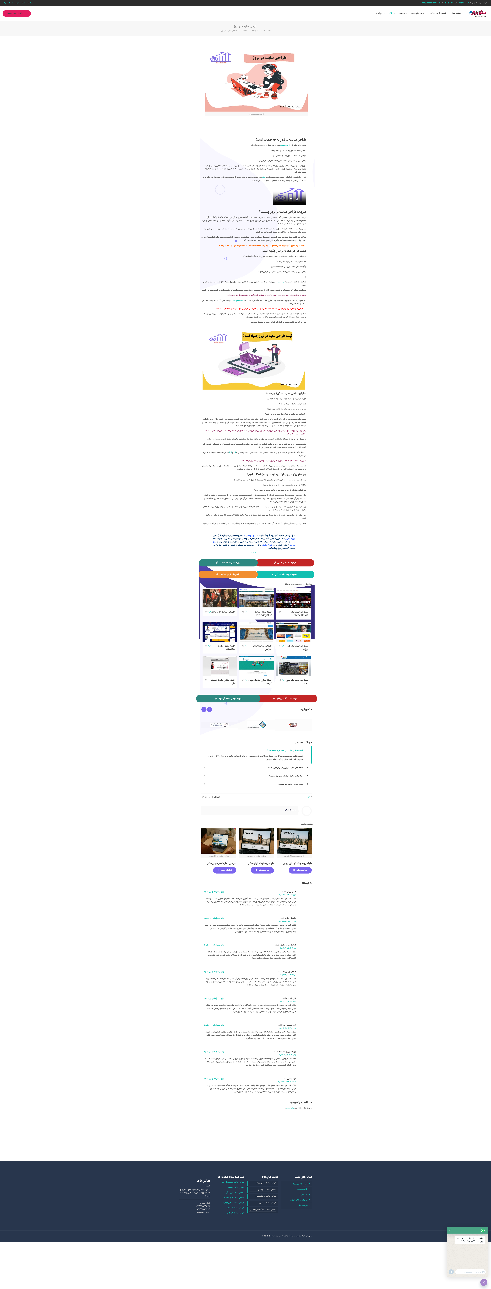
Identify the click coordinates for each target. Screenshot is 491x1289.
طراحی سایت (285, 145)
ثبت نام (30, 2)
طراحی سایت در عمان (267, 1202)
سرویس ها (303, 1205)
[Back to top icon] (478, 1283)
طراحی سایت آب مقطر (235, 1207)
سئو (263, 177)
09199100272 (449, 2)
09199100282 (463, 2)
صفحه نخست (266, 30)
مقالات (244, 30)
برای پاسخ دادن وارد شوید (214, 891)
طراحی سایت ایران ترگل (235, 1192)
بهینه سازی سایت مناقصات (226, 647)
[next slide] (209, 709)
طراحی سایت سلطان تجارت (233, 1202)
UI (235, 452)
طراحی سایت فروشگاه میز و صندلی (262, 1209)
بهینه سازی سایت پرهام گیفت (259, 681)
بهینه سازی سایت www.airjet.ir (262, 613)
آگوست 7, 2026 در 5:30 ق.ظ (286, 1081)
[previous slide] (204, 709)
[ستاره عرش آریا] (219, 725)
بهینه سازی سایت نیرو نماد (297, 681)
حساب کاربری (20, 2)
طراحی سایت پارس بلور (223, 612)
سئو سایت (304, 1194)
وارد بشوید (290, 1108)
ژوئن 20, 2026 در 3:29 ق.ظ (287, 1055)
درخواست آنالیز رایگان (299, 1200)
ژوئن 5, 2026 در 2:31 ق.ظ (288, 1028)
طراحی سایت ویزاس (236, 1187)
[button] (256, 755)
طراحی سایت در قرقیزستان (221, 863)
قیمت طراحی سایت (300, 1183)
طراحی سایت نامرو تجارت (234, 1197)
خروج (11, 2)
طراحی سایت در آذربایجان (297, 863)
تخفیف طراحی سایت (15, 13)
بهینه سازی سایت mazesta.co (299, 613)
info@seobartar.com (430, 2)
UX (230, 452)
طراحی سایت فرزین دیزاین (261, 647)
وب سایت (280, 281)
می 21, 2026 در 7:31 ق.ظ (288, 975)
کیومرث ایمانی (290, 810)
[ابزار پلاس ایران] (293, 725)
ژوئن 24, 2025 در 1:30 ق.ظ (287, 895)
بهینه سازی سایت (237, 300)
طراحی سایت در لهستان (261, 863)
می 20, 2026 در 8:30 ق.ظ (288, 948)
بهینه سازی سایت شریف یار (223, 681)
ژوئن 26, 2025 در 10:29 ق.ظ (287, 921)
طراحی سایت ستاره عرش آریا (233, 1182)
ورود (5, 2)
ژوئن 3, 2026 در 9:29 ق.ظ (287, 1001)
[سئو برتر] (477, 13)
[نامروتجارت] (256, 724)
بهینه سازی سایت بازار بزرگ (297, 647)
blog (254, 30)
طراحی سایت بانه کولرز (235, 1212)
